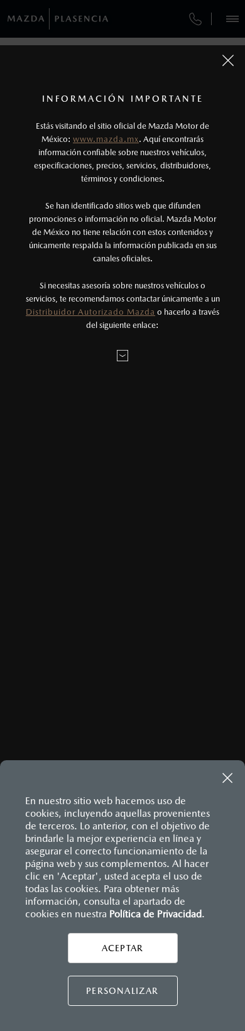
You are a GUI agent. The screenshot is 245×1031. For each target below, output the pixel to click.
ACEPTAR (122, 948)
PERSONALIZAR (122, 991)
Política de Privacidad (155, 914)
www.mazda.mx (106, 139)
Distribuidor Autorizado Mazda (90, 312)
